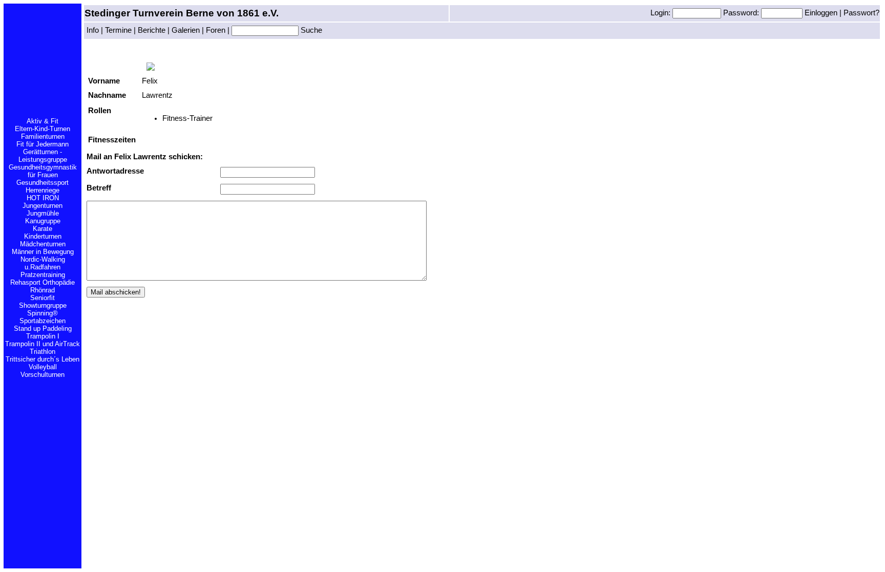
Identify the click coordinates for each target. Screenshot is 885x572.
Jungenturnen (42, 205)
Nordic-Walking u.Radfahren (42, 263)
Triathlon (42, 351)
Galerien (186, 30)
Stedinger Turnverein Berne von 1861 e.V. (182, 13)
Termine (118, 30)
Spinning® (42, 313)
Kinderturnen (42, 236)
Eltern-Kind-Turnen (42, 129)
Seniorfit (42, 298)
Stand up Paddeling (43, 328)
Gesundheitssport (42, 182)
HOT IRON (43, 198)
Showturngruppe (43, 305)
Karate (42, 228)
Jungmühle (43, 213)
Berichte (151, 30)
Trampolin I (42, 336)
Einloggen (822, 13)
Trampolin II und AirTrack (42, 344)
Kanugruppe (42, 221)
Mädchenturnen (43, 244)
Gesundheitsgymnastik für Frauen (43, 171)
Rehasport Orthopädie (42, 282)
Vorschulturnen (42, 374)
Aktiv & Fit (42, 121)
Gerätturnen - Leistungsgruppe (42, 155)
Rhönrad (42, 290)
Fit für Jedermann (42, 144)
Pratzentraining (42, 275)
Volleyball (43, 367)
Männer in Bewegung (43, 252)
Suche (310, 30)
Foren (215, 30)
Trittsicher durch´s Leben (42, 359)
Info (93, 30)
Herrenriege (42, 190)
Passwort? (861, 13)
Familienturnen (43, 136)
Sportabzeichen (42, 321)
